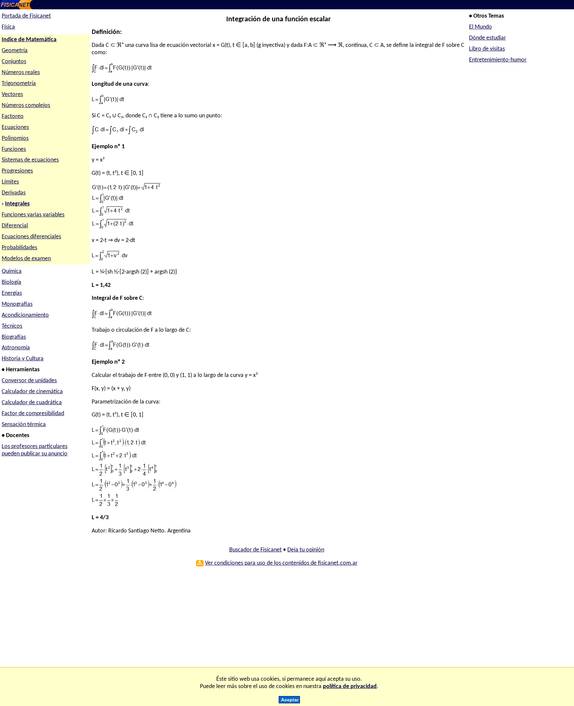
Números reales (21, 72)
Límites (10, 182)
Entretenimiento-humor (497, 60)
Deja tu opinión (305, 550)
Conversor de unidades (29, 381)
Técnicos (12, 326)
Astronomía (16, 348)
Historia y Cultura (23, 359)
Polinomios (15, 138)
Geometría (15, 51)
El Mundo (480, 27)
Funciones (14, 149)
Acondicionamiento (25, 315)
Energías (12, 293)
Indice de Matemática (29, 40)
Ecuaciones (15, 127)
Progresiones (17, 171)
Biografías (14, 337)
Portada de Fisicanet (26, 16)
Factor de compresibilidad (33, 413)
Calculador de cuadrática (32, 403)
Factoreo (13, 116)
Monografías (17, 304)
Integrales (17, 204)
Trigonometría (19, 83)
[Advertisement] (277, 619)
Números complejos (26, 105)
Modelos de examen (26, 259)
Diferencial (15, 226)
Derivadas (14, 193)
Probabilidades (19, 248)
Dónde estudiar (487, 38)
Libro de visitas (487, 49)
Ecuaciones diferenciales (31, 237)
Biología (11, 282)
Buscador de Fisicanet (255, 550)
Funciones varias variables (33, 215)
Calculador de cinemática (32, 392)
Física (8, 27)
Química (12, 271)
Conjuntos (14, 61)
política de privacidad (350, 686)
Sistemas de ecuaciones (30, 160)
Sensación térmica (24, 424)
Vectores (12, 94)
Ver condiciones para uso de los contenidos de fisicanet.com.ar (281, 563)
